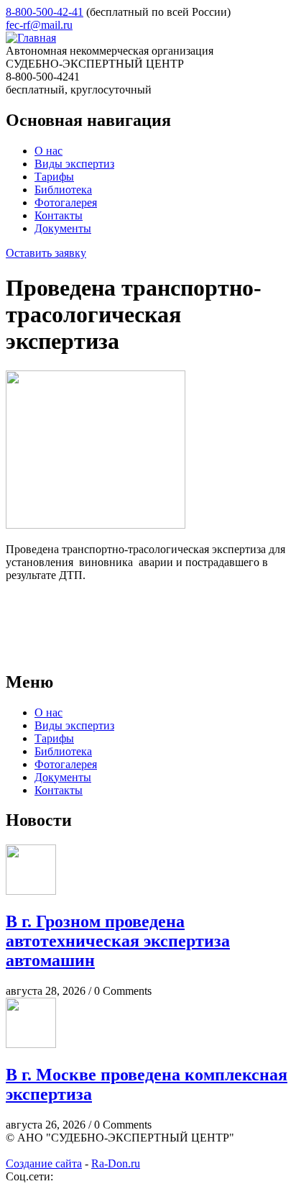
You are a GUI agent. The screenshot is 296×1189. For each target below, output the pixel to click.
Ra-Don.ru (115, 1163)
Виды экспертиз (74, 164)
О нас (48, 151)
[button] (95, 525)
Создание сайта (44, 1163)
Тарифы (54, 176)
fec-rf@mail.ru (39, 25)
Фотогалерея (65, 202)
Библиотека (63, 189)
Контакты (58, 215)
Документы (62, 228)
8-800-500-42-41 (44, 12)
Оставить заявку (46, 253)
